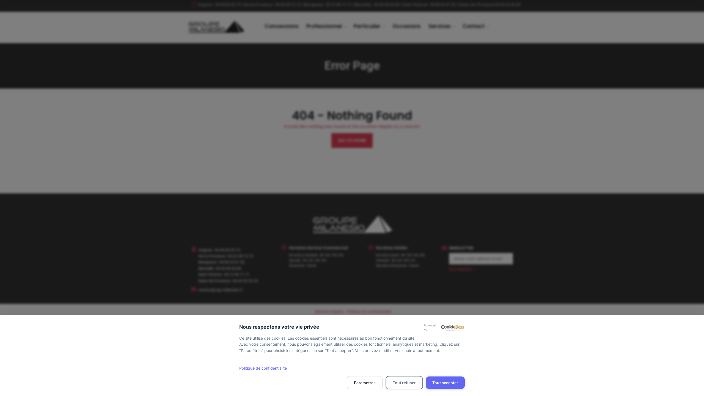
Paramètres (365, 382)
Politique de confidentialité (263, 368)
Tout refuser (404, 382)
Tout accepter (445, 382)
